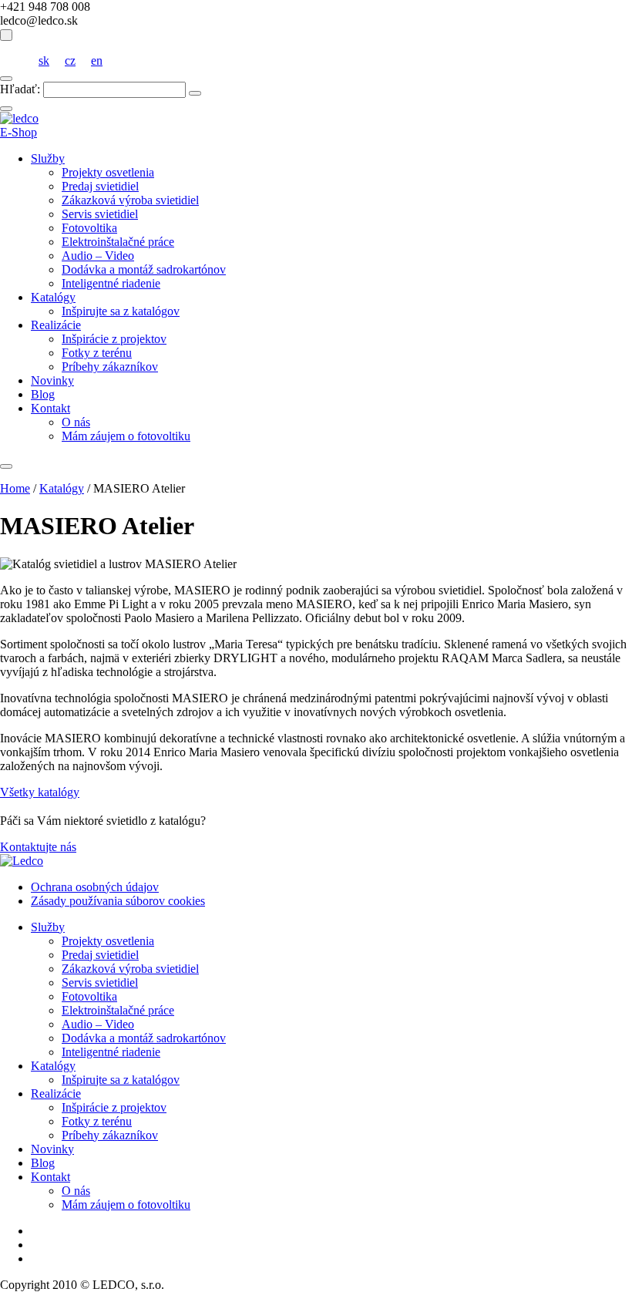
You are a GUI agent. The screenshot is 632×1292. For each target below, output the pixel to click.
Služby (48, 158)
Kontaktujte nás (38, 846)
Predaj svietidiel (100, 186)
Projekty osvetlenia (108, 172)
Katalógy (53, 297)
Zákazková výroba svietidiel (130, 200)
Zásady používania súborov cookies (118, 900)
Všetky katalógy (39, 792)
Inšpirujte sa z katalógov (121, 311)
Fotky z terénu (97, 352)
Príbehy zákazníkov (110, 366)
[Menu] (6, 466)
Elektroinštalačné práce (118, 241)
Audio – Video (98, 255)
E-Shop (18, 132)
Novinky (52, 380)
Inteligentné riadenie (111, 283)
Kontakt (50, 408)
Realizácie (56, 324)
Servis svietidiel (100, 213)
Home (15, 488)
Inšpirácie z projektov (114, 338)
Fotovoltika (89, 227)
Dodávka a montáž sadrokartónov (144, 269)
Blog (43, 394)
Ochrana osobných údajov (95, 886)
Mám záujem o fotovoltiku (126, 435)
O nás (76, 422)
